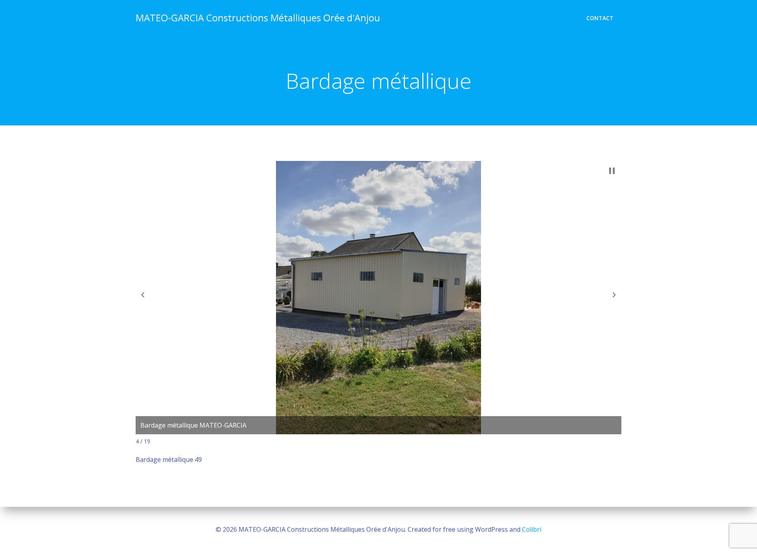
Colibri (531, 529)
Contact (599, 18)
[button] (142, 295)
